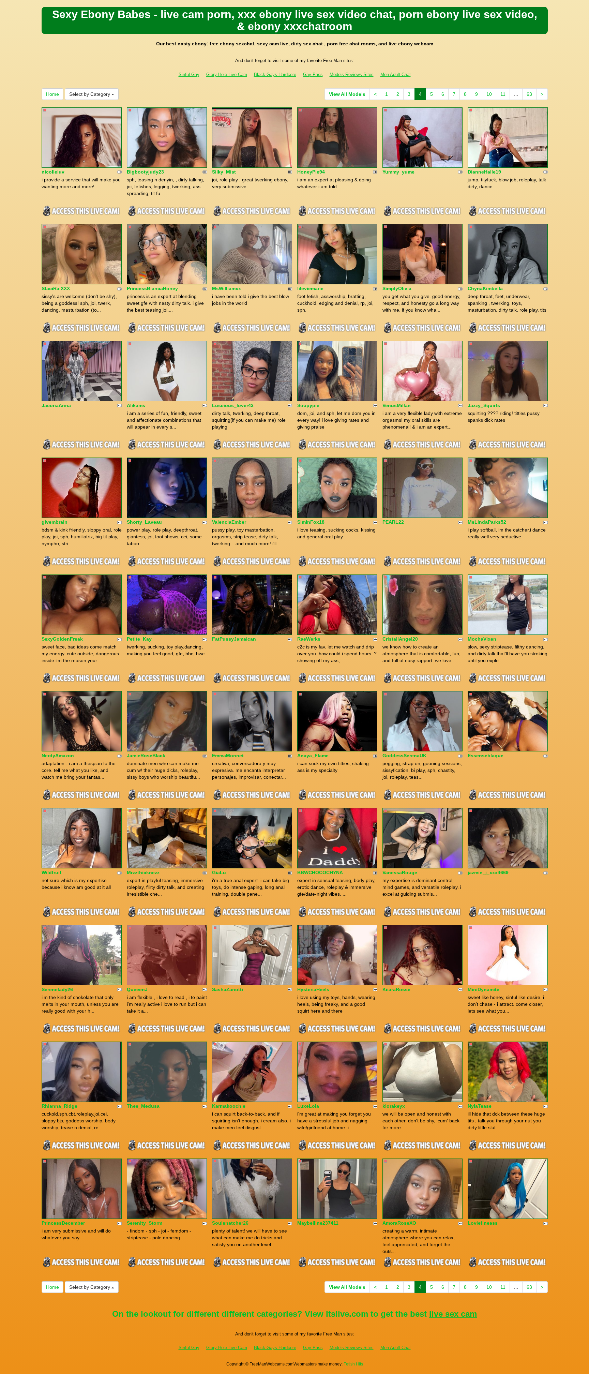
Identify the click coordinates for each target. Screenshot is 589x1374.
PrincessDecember (63, 1223)
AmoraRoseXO (399, 1223)
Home (52, 94)
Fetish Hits (353, 1364)
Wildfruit (51, 872)
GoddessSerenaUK (404, 755)
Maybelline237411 (317, 1223)
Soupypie (308, 405)
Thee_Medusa (143, 1106)
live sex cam (453, 1313)
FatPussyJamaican (234, 639)
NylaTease (480, 1106)
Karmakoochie (228, 1106)
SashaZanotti (227, 989)
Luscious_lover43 (233, 405)
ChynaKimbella (485, 288)
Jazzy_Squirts (484, 405)
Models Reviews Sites (352, 74)
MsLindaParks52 (487, 522)
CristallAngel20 (400, 639)
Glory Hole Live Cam (226, 74)
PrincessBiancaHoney (152, 288)
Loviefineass (483, 1223)
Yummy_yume (398, 172)
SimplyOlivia (396, 288)
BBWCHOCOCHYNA (320, 872)
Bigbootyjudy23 (145, 172)
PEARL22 (393, 522)
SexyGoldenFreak (62, 639)
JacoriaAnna (56, 405)
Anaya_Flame (313, 755)
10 (489, 94)
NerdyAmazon (58, 755)
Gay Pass (313, 74)
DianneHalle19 (484, 172)
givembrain (54, 522)
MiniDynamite (483, 989)
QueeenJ (137, 989)
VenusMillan (396, 405)
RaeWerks (308, 639)
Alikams (136, 405)
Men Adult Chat (395, 74)
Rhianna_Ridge (59, 1106)
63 (529, 94)
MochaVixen (482, 639)
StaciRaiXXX (56, 288)
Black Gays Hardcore (275, 74)
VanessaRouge (399, 872)
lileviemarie (310, 288)
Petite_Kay (139, 639)
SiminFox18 (310, 522)
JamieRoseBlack (146, 755)
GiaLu (219, 872)
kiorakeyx (393, 1106)
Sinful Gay (189, 74)
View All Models (347, 94)
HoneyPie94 (311, 172)
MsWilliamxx (226, 288)
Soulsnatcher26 (230, 1223)
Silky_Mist (224, 172)
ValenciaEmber (229, 522)
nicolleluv (53, 172)
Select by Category (90, 94)
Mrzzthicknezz (143, 872)
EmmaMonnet (228, 755)
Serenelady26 (57, 989)
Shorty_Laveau (144, 522)
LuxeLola (308, 1106)
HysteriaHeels (313, 989)
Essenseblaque (485, 755)
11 (502, 94)
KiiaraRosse (396, 989)
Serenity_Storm (144, 1223)
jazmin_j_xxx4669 (488, 872)
